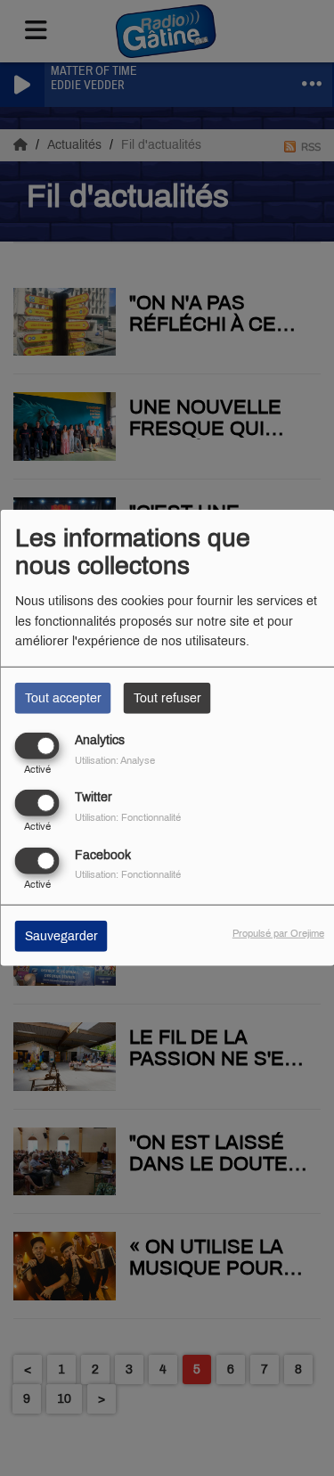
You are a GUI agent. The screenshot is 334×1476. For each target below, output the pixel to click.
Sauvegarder (61, 935)
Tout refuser (167, 698)
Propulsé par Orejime (278, 932)
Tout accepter (63, 698)
